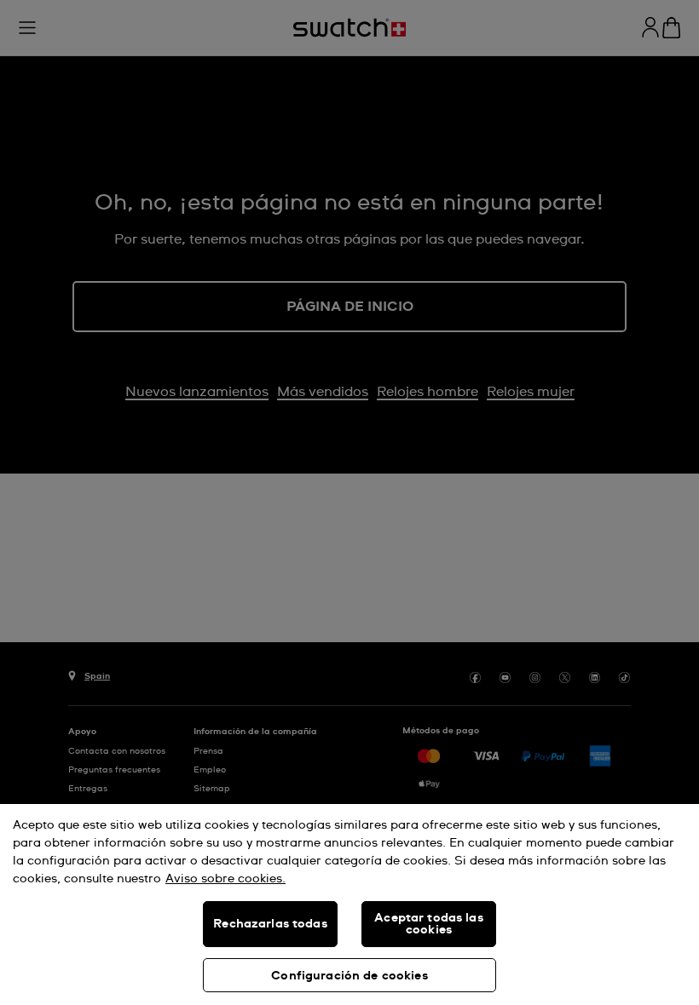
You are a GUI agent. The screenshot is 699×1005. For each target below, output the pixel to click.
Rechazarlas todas (269, 924)
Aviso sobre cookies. (225, 879)
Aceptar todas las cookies (428, 924)
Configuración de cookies (349, 976)
